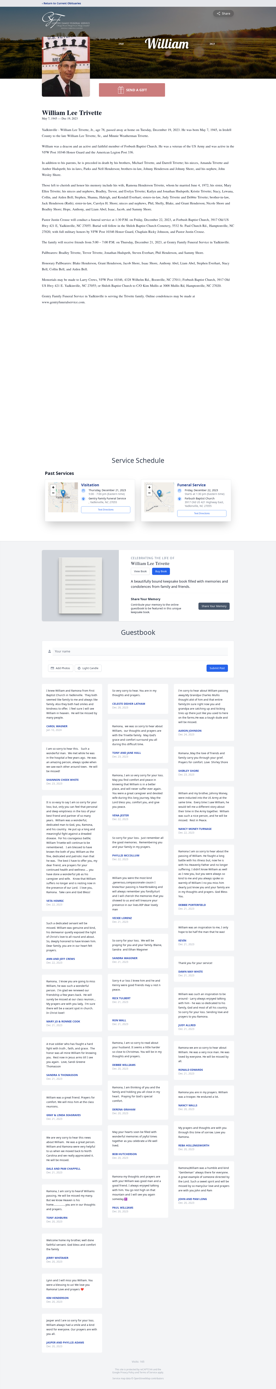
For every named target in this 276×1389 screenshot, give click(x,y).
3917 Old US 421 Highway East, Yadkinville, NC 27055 (204, 504)
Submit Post (217, 668)
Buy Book (161, 571)
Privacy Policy (127, 1372)
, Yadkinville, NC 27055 (103, 502)
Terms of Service (148, 1372)
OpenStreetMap (142, 1378)
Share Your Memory (214, 606)
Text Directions (106, 509)
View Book (140, 571)
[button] (63, 493)
